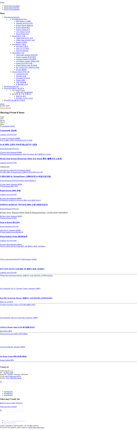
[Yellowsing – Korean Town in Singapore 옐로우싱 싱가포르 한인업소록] (2, 2)
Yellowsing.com (13, 86)
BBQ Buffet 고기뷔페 (23, 21)
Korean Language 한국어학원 (26, 57)
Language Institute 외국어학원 (26, 59)
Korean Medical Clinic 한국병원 (26, 65)
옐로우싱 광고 (21, 96)
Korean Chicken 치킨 (23, 29)
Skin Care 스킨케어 (22, 48)
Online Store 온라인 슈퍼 (24, 38)
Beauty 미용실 (21, 44)
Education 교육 (21, 76)
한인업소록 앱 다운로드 (16, 100)
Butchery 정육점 (21, 42)
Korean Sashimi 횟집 (23, 27)
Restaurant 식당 (21, 19)
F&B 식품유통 (21, 82)
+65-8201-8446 (8, 373)
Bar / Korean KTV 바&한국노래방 (27, 67)
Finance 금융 (20, 80)
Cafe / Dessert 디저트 (23, 32)
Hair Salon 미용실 (22, 46)
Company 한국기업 (22, 72)
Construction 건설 (22, 74)
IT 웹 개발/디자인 (22, 84)
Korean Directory (13, 17)
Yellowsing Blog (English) (8, 407)
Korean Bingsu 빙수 (22, 34)
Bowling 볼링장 (21, 70)
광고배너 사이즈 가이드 (24, 98)
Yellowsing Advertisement (24, 92)
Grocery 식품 (20, 36)
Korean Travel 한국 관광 (24, 63)
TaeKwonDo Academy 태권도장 (27, 55)
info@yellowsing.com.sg (13, 376)
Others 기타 (20, 53)
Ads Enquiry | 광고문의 (16, 88)
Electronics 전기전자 (23, 78)
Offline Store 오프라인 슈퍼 (25, 40)
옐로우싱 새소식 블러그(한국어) (11, 403)
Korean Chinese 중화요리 (24, 25)
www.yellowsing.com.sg (14, 378)
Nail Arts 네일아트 (22, 51)
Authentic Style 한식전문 (24, 23)
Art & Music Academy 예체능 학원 (27, 61)
